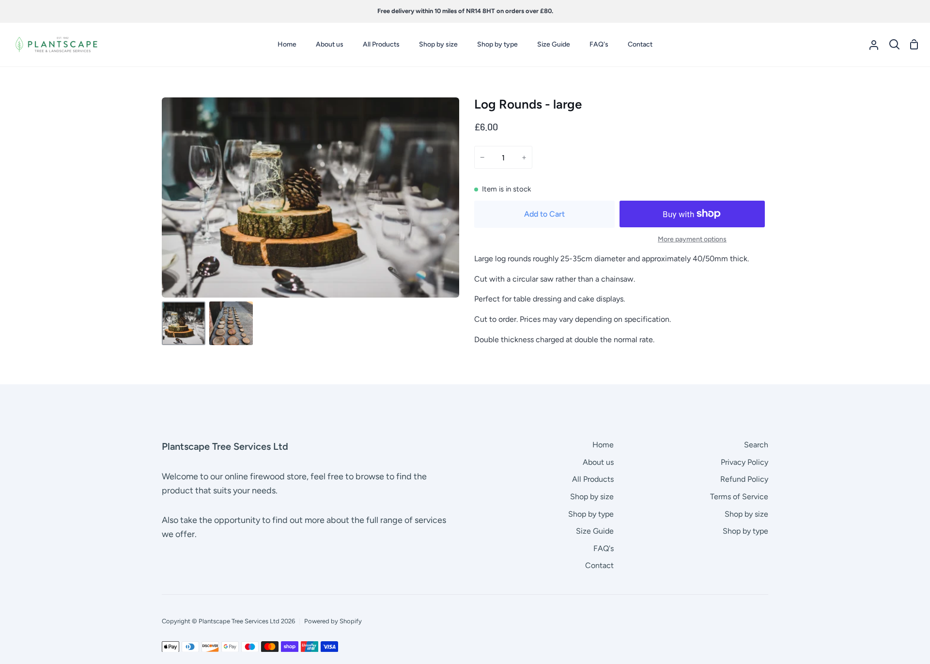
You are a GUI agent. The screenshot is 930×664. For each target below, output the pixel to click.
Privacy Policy (744, 462)
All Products (593, 479)
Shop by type (591, 514)
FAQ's (603, 548)
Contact (599, 565)
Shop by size (592, 496)
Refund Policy (744, 479)
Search (756, 444)
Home (603, 444)
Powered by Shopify (333, 621)
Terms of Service (739, 496)
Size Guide (595, 531)
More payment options (692, 239)
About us (598, 462)
